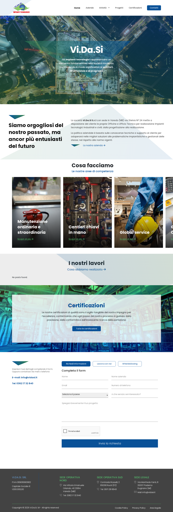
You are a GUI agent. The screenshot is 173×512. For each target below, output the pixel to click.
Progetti (119, 7)
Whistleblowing (129, 363)
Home (77, 7)
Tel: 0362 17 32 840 (22, 383)
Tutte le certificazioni (86, 328)
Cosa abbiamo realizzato (85, 269)
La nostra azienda (93, 145)
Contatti (154, 7)
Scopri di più (24, 239)
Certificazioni (135, 7)
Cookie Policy (121, 507)
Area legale (155, 507)
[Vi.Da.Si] (22, 8)
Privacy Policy (139, 507)
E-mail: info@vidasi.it (24, 377)
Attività (103, 7)
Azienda (90, 7)
